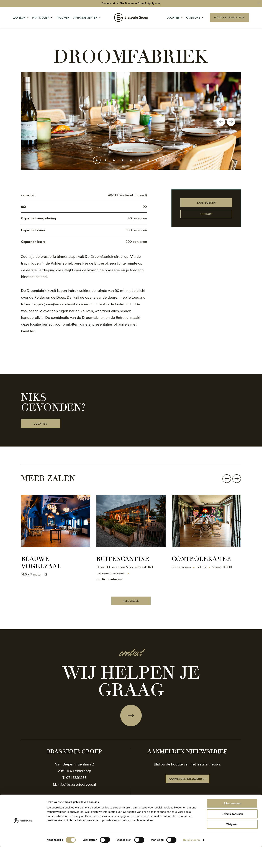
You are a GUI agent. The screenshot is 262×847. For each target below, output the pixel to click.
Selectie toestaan (232, 813)
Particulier (40, 18)
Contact (206, 214)
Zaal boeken (206, 203)
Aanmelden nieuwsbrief (187, 779)
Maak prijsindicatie (229, 17)
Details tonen (191, 839)
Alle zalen (131, 601)
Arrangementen (85, 18)
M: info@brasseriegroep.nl (74, 784)
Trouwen (63, 18)
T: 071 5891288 (74, 777)
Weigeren (232, 824)
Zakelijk (19, 18)
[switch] (105, 840)
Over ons (193, 18)
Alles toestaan (232, 803)
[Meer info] (131, 715)
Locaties (173, 18)
